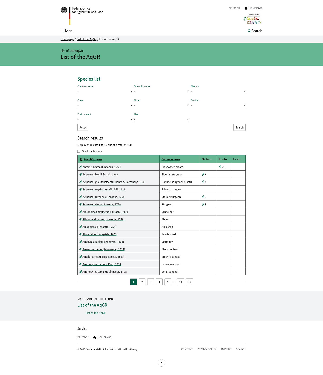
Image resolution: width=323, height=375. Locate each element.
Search (241, 349)
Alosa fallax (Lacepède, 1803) (99, 234)
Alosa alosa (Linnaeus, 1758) (99, 227)
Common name (85, 86)
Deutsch (234, 8)
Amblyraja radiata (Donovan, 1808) (103, 242)
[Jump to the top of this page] (161, 363)
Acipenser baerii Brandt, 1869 (100, 174)
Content (187, 349)
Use (136, 114)
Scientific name (142, 86)
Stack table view (92, 151)
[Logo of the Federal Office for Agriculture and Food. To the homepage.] (82, 16)
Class (80, 100)
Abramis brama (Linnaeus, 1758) (101, 167)
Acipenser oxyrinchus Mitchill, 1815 (103, 189)
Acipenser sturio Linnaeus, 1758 (101, 204)
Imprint (226, 349)
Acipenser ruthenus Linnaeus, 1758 (103, 197)
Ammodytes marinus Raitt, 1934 (101, 264)
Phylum (195, 86)
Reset (82, 127)
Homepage (67, 39)
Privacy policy (206, 349)
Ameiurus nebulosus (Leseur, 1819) (103, 256)
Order (137, 100)
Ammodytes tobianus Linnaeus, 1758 (104, 271)
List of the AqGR (86, 39)
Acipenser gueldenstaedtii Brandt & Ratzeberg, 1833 (113, 182)
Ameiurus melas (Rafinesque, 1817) (103, 249)
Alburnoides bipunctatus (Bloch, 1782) (105, 212)
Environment (84, 114)
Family (194, 100)
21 (223, 167)
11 (180, 282)
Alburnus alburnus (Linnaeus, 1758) (103, 219)
